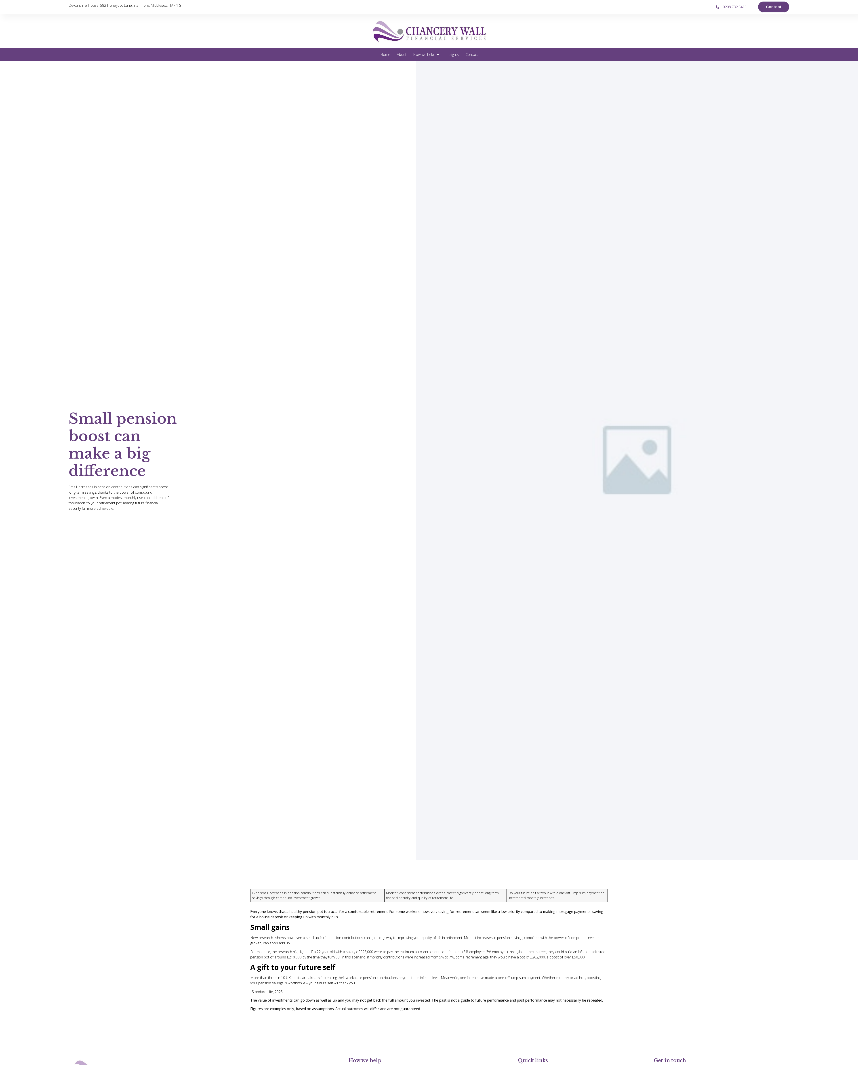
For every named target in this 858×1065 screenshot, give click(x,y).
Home (385, 54)
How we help (423, 54)
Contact (471, 54)
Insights (452, 54)
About (401, 54)
